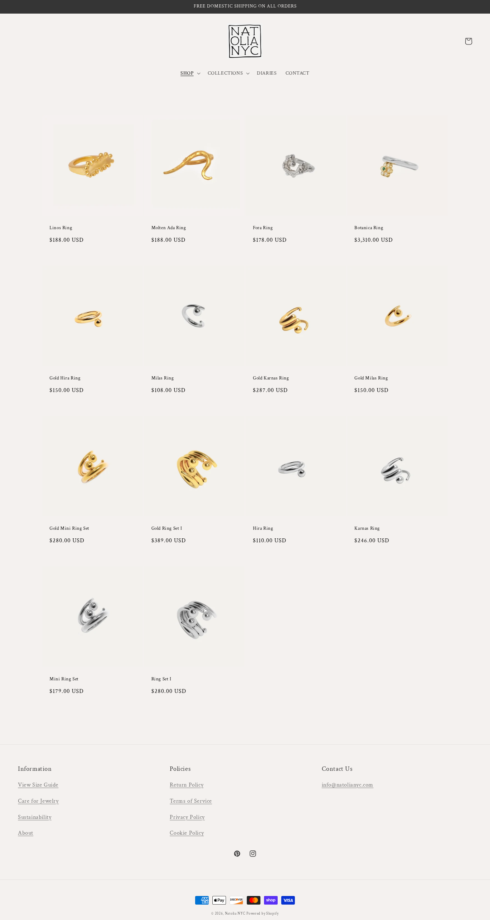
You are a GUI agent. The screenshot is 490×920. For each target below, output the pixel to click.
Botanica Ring (368, 228)
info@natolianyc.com (347, 785)
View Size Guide (38, 785)
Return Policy (186, 785)
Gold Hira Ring (65, 378)
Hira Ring (263, 529)
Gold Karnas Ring (271, 378)
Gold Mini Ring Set (69, 529)
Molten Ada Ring (168, 228)
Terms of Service (191, 801)
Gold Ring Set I (166, 529)
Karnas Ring (367, 529)
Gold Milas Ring (371, 378)
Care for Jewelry (38, 801)
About (25, 833)
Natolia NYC (235, 913)
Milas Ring (162, 378)
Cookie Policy (187, 833)
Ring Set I (161, 679)
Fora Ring (263, 228)
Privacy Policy (187, 817)
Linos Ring (61, 228)
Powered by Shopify (262, 913)
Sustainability (34, 817)
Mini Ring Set (64, 679)
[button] (189, 73)
